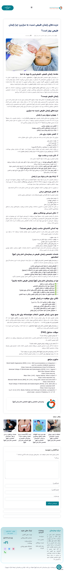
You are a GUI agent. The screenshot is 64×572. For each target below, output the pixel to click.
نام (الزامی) (56, 483)
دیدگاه (56, 458)
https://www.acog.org (48, 373)
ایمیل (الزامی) (55, 490)
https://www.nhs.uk (49, 382)
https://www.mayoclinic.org (46, 378)
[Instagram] (5, 549)
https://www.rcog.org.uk (47, 388)
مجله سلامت (27, 35)
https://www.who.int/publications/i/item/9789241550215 (38, 367)
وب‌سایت (56, 496)
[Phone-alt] (5, 552)
